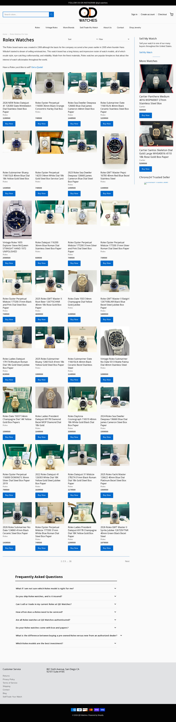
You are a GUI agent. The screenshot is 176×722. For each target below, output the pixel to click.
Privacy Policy (9, 679)
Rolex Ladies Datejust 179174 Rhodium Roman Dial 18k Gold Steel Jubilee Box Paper (16, 363)
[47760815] (49, 397)
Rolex (37, 27)
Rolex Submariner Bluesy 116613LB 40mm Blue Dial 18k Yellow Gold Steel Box (16, 175)
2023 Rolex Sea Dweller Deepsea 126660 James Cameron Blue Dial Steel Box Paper (80, 177)
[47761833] (17, 400)
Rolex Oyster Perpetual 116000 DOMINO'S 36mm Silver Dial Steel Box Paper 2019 (16, 479)
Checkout (162, 14)
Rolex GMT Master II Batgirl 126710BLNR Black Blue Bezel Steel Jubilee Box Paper (115, 303)
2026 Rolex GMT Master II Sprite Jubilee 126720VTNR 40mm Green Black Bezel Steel (114, 532)
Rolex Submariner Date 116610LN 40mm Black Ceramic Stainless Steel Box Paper (115, 107)
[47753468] (17, 513)
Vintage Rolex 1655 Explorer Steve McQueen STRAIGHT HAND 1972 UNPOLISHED (15, 247)
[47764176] (17, 337)
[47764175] (49, 337)
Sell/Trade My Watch (89, 27)
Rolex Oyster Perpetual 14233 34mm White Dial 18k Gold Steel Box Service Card (49, 175)
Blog (5, 693)
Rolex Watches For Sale (19, 34)
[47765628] (17, 282)
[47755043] (82, 399)
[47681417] (156, 134)
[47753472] (17, 457)
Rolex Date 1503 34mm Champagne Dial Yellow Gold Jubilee (80, 301)
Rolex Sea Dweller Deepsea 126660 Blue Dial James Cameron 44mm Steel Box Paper (82, 107)
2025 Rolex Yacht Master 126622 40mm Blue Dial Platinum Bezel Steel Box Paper (113, 479)
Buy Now (9, 124)
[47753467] (115, 455)
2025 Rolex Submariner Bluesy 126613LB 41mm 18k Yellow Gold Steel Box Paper (49, 361)
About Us (107, 27)
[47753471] (49, 457)
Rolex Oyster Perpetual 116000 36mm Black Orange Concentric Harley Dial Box (49, 105)
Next (127, 561)
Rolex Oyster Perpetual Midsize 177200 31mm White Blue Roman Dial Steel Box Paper (47, 532)
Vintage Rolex (52, 27)
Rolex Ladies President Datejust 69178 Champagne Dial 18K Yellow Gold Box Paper (82, 532)
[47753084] (115, 513)
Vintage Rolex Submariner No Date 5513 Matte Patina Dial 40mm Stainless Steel (115, 361)
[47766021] (49, 212)
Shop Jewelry (135, 27)
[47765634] (82, 212)
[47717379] (115, 281)
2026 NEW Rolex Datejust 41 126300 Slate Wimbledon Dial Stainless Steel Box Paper (17, 107)
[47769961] (49, 83)
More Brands (68, 27)
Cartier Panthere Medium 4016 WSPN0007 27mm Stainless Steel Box (154, 100)
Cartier (142, 107)
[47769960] (82, 83)
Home (5, 34)
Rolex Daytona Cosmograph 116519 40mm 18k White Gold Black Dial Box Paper (82, 421)
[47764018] (82, 339)
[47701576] (49, 142)
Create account (148, 14)
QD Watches (83, 715)
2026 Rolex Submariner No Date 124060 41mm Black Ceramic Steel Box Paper (16, 530)
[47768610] (17, 219)
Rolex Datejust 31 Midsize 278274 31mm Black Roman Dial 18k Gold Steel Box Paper (82, 479)
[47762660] (115, 340)
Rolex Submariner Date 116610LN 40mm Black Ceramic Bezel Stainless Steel (80, 363)
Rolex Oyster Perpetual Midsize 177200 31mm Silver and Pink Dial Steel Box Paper (82, 247)
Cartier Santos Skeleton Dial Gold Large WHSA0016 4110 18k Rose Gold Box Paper (156, 153)
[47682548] (115, 150)
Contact (120, 27)
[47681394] (156, 78)
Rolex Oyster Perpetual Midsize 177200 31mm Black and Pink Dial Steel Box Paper (17, 303)
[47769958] (115, 83)
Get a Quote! (37, 67)
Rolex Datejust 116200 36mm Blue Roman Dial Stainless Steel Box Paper (48, 245)
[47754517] (115, 397)
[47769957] (17, 141)
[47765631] (115, 213)
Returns (6, 676)
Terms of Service (10, 683)
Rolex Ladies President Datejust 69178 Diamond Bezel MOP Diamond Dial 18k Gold (48, 421)
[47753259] (49, 513)
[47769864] (82, 141)
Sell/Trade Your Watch (12, 697)
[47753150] (82, 512)
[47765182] (82, 281)
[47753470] (82, 455)
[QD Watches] (88, 14)
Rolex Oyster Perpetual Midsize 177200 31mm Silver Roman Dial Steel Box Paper (115, 245)
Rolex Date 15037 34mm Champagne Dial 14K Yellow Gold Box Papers (17, 419)
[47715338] (17, 85)
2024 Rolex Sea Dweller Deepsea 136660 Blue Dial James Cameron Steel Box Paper (114, 421)
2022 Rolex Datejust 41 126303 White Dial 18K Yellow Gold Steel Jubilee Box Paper (47, 479)
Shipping (6, 686)
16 (70, 561)
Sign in (134, 14)
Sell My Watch (145, 52)
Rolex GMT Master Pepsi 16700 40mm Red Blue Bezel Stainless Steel (115, 175)
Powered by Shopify (95, 715)
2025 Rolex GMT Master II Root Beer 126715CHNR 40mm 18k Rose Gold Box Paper (48, 303)
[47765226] (49, 281)
